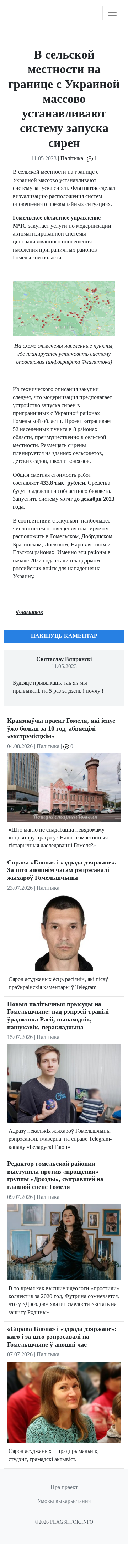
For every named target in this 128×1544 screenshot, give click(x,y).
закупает (38, 226)
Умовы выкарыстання (64, 1501)
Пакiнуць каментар (64, 636)
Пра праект (64, 1487)
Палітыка (71, 158)
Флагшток (29, 612)
